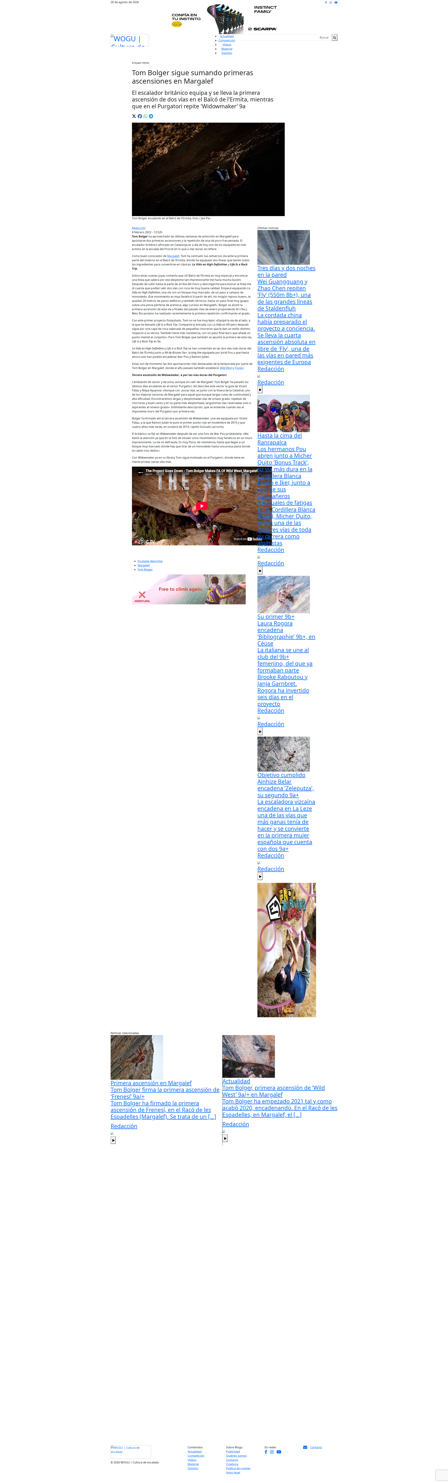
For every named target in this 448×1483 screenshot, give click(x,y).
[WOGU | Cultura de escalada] (130, 39)
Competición (226, 40)
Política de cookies (238, 1468)
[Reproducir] (259, 389)
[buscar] (334, 37)
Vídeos (226, 45)
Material (226, 49)
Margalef (173, 256)
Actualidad (227, 36)
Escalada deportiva (150, 561)
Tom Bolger (145, 569)
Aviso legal (233, 1472)
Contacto (232, 1460)
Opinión (227, 53)
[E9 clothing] (286, 950)
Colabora (232, 1464)
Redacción (139, 228)
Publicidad (233, 1451)
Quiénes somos (236, 1456)
